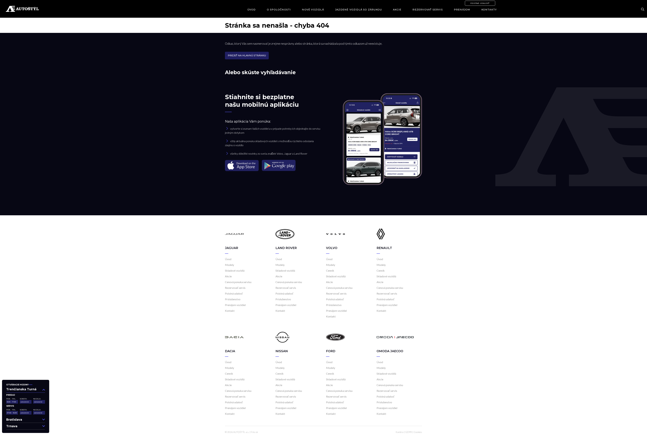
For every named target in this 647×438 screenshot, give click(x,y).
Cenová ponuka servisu (238, 282)
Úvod (251, 9)
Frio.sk (254, 432)
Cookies (418, 432)
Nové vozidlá (313, 9)
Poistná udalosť (479, 3)
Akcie (397, 9)
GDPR (408, 432)
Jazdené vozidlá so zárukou (358, 9)
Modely (229, 264)
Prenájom (462, 9)
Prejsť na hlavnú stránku (247, 55)
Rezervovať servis (427, 9)
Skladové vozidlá (234, 270)
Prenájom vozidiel (235, 304)
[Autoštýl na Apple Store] (242, 165)
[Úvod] (234, 233)
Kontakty (489, 9)
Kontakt (230, 310)
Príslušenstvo (232, 299)
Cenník (330, 270)
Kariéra (399, 432)
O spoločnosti (279, 9)
